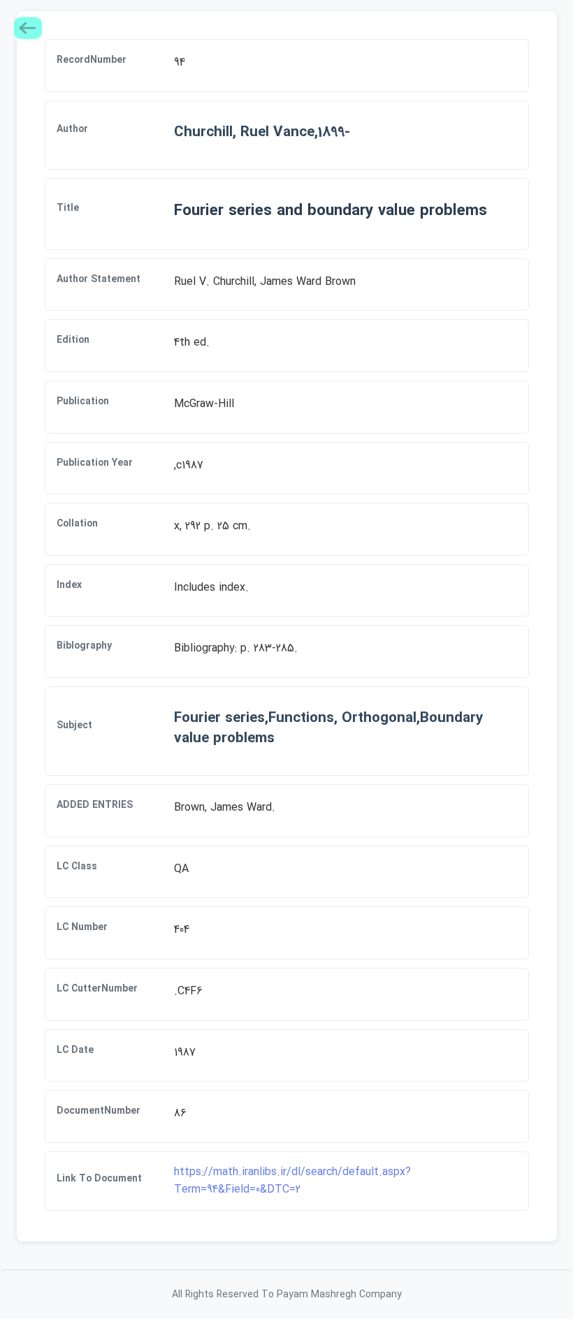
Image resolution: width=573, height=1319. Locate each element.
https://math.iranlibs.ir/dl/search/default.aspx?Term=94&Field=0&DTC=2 (292, 1181)
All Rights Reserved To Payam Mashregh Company (287, 1294)
